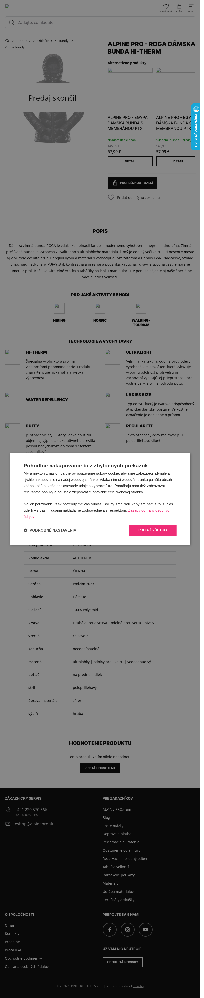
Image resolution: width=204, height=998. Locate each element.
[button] (50, 530)
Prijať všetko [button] (152, 530)
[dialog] (100, 499)
